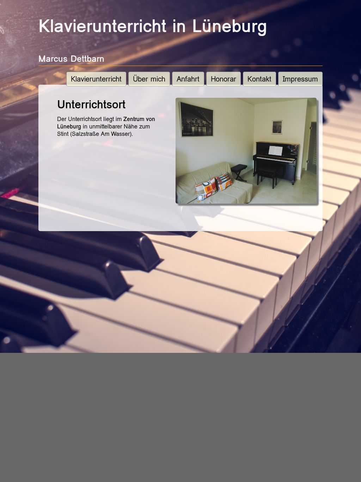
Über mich (149, 79)
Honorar (223, 79)
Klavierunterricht (96, 79)
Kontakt (259, 79)
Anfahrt (188, 79)
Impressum (300, 79)
